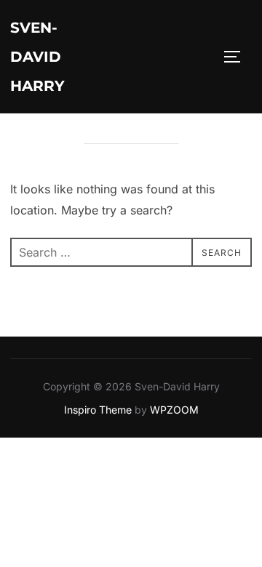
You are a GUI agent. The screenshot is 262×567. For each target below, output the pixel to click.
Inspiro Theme (98, 409)
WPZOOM (174, 409)
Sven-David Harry (37, 56)
